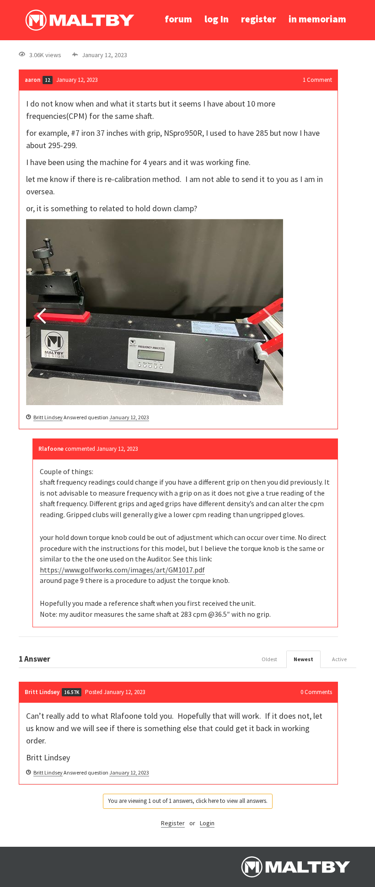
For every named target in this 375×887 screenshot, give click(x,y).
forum (178, 19)
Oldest (269, 659)
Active (339, 659)
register (258, 19)
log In (216, 19)
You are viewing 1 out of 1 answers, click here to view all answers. (188, 801)
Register (173, 823)
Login (207, 823)
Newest (303, 659)
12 (47, 80)
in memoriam (317, 19)
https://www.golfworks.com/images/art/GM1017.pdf (122, 570)
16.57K (71, 692)
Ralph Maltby (79, 20)
